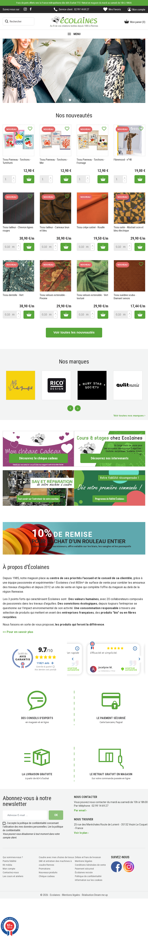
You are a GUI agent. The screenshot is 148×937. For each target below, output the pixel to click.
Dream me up (101, 894)
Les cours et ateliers (13, 876)
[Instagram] (25, 9)
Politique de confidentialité (88, 876)
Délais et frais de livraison (88, 857)
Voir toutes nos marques (129, 415)
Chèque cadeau (47, 876)
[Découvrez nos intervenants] (109, 448)
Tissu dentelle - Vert (13, 294)
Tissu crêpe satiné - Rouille (91, 227)
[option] (74, 71)
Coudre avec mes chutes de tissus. (57, 857)
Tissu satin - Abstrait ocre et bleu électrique (128, 228)
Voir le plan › (81, 832)
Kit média (7, 864)
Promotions (44, 868)
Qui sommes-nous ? (13, 857)
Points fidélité (9, 861)
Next (78, 408)
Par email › (80, 810)
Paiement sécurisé (84, 868)
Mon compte (9, 868)
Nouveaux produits (48, 872)
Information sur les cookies (88, 879)
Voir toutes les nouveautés (74, 332)
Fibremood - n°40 (123, 159)
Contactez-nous (11, 872)
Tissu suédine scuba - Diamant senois (125, 296)
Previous (70, 408)
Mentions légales (83, 861)
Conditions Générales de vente (90, 864)
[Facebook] (31, 9)
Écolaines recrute (84, 872)
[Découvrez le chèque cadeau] (38, 448)
